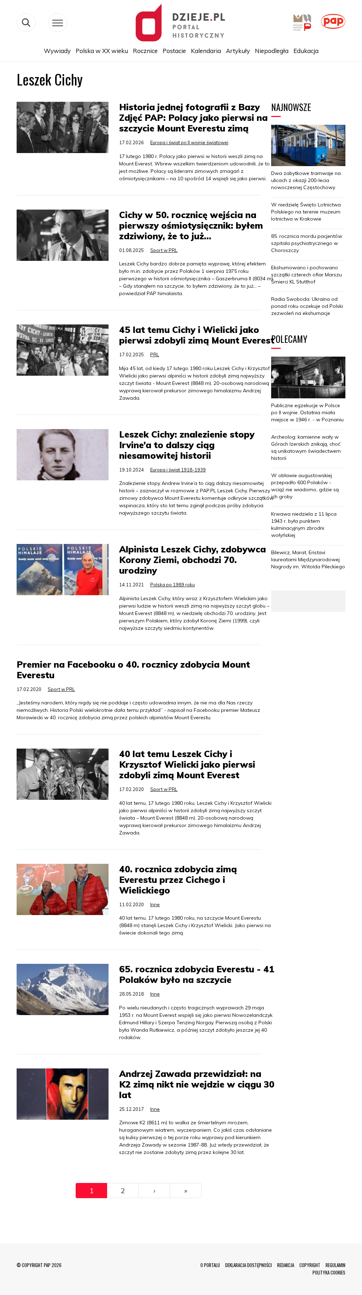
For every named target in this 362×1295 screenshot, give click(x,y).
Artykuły (238, 50)
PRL (154, 354)
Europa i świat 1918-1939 (178, 470)
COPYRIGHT (309, 1264)
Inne (155, 904)
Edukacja (306, 50)
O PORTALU (210, 1264)
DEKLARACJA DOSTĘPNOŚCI (248, 1264)
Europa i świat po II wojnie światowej (189, 142)
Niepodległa (271, 50)
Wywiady (57, 50)
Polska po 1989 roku (172, 584)
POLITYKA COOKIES (329, 1272)
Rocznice (145, 50)
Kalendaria (206, 50)
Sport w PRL (163, 250)
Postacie (174, 50)
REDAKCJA (285, 1264)
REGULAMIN (335, 1264)
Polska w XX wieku (102, 50)
